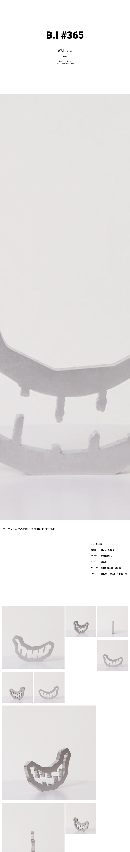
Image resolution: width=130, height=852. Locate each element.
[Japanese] (113, 850)
